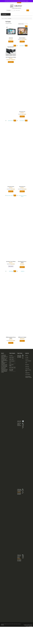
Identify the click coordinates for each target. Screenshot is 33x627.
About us (26, 355)
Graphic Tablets (11, 359)
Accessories (11, 355)
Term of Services (27, 374)
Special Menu (4, 14)
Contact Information (28, 360)
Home (26, 362)
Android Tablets (11, 357)
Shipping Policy (27, 372)
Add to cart (10, 41)
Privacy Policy (27, 368)
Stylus (10, 362)
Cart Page (26, 357)
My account (27, 364)
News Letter (27, 366)
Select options (11, 266)
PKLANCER (30, 626)
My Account (19, 2)
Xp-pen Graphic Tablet (12, 367)
